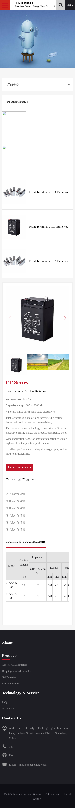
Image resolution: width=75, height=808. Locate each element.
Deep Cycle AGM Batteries (16, 671)
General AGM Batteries (14, 664)
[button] (64, 318)
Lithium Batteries (11, 683)
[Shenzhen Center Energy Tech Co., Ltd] (35, 7)
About (7, 643)
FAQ (4, 702)
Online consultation (19, 467)
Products (9, 655)
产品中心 (13, 84)
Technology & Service (20, 693)
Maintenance (9, 708)
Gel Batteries (9, 677)
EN (69, 4)
